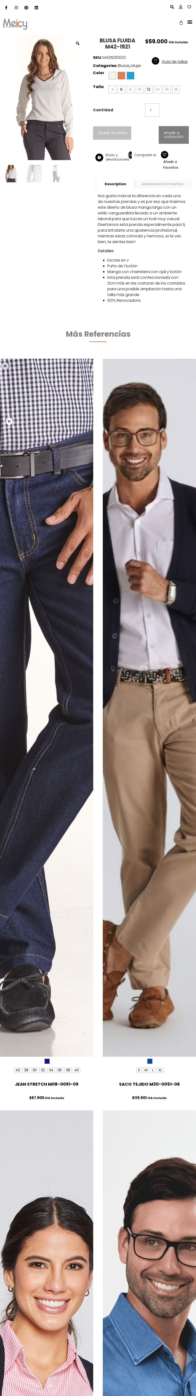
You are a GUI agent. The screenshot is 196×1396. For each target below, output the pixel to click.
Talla (98, 87)
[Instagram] (16, 7)
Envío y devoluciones (117, 157)
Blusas (124, 65)
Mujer (136, 65)
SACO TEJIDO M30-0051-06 (149, 1084)
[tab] (115, 184)
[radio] (121, 75)
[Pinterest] (26, 7)
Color (98, 73)
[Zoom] (77, 43)
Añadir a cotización (174, 135)
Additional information (163, 184)
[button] (190, 22)
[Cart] (181, 23)
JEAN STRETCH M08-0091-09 (46, 1084)
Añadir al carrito (112, 133)
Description (115, 184)
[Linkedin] (36, 7)
